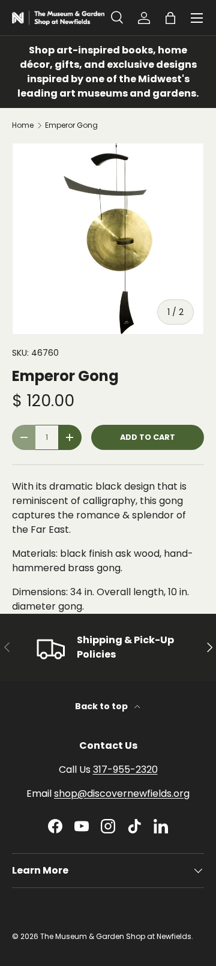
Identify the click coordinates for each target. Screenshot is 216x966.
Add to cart (147, 437)
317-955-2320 (125, 769)
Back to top (102, 706)
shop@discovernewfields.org (122, 793)
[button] (170, 18)
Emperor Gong (71, 125)
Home (23, 125)
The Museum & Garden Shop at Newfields (115, 936)
